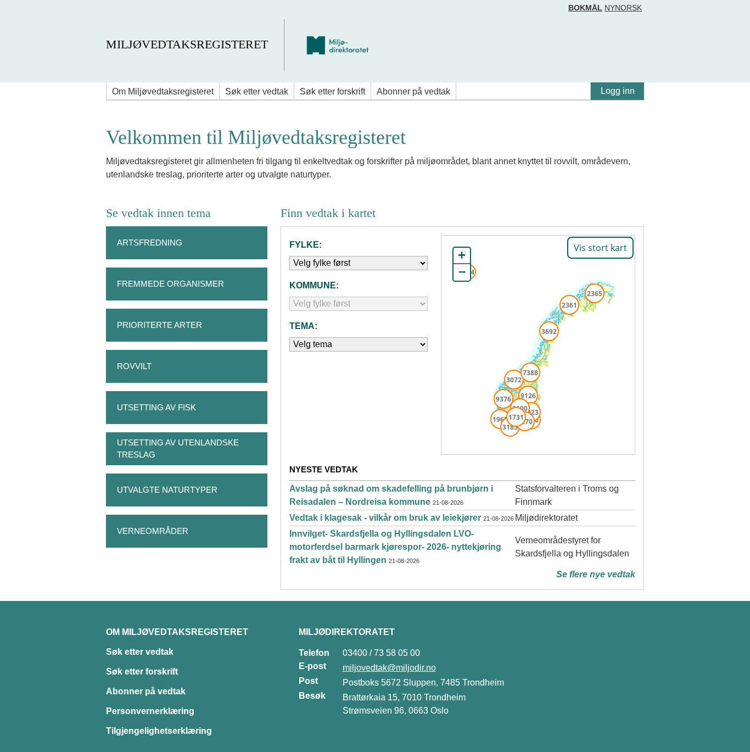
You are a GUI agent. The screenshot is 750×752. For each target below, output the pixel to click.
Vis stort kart (600, 248)
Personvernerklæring (150, 711)
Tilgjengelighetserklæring (159, 731)
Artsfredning (149, 242)
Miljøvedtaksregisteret (187, 44)
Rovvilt (134, 366)
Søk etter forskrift (332, 91)
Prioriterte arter (159, 325)
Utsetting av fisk (156, 407)
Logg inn (618, 91)
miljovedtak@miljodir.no (389, 667)
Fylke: (305, 244)
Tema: (303, 326)
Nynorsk (623, 7)
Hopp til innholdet (43, 13)
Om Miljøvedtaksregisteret (163, 91)
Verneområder (152, 531)
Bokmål (585, 7)
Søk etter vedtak (256, 91)
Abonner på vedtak (413, 91)
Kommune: (314, 285)
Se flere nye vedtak (595, 574)
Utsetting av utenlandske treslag (178, 449)
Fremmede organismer (170, 283)
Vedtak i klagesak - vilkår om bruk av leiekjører (385, 517)
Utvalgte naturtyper (167, 489)
